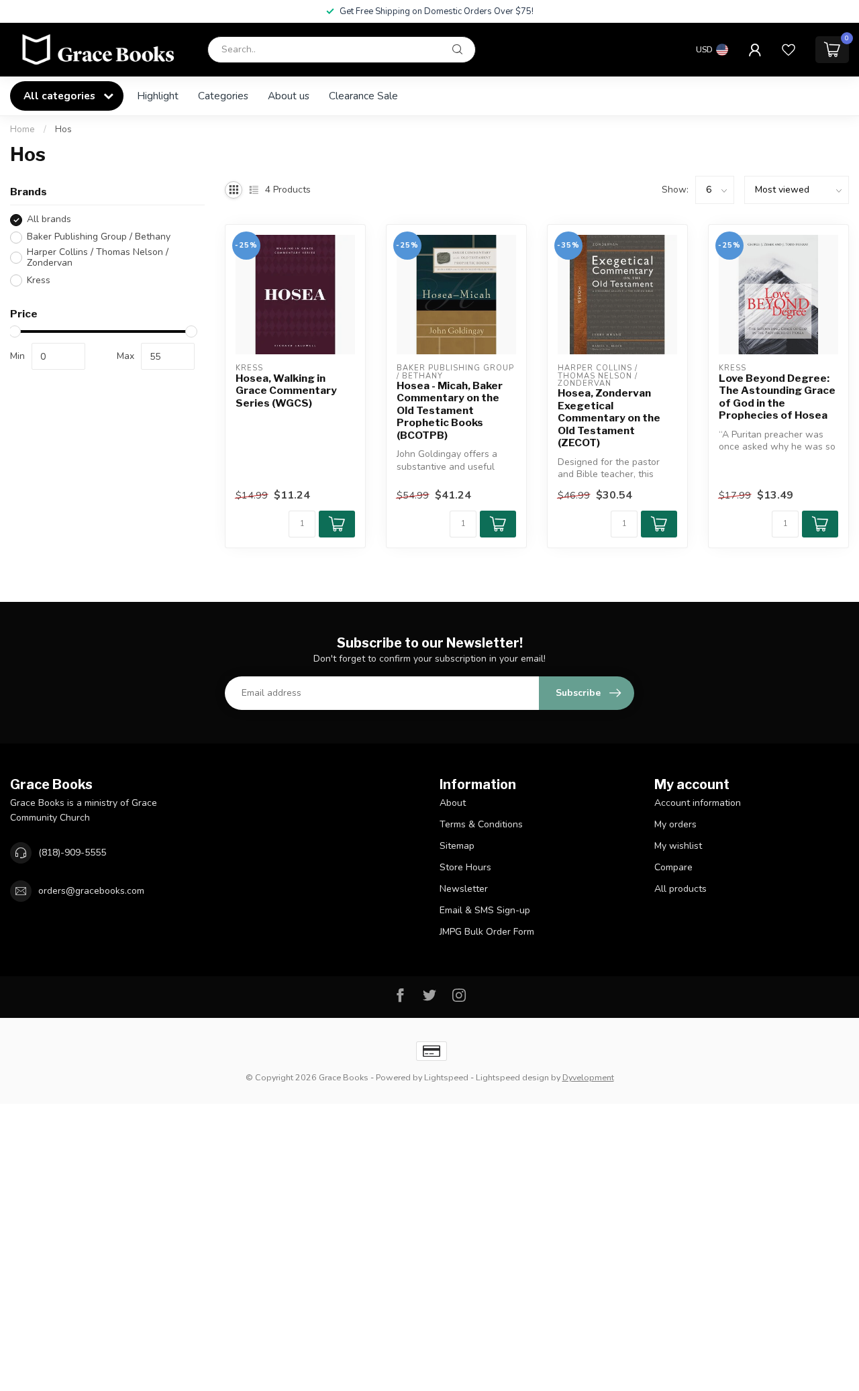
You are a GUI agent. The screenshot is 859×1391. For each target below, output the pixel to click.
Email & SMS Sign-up (485, 910)
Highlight (158, 96)
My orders (675, 824)
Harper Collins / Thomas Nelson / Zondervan (97, 258)
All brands (49, 220)
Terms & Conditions (481, 824)
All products (680, 888)
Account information (697, 802)
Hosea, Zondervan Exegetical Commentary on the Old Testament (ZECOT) (609, 418)
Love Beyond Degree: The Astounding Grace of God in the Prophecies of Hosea (777, 396)
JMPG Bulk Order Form (487, 931)
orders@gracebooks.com (91, 890)
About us (288, 96)
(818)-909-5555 (72, 852)
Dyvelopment (588, 1077)
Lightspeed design (512, 1077)
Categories (223, 96)
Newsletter (464, 888)
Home (22, 129)
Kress (38, 280)
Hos (63, 129)
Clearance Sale (363, 96)
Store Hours (465, 867)
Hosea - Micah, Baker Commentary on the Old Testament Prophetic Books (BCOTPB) (450, 411)
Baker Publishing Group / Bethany (98, 237)
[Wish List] (788, 49)
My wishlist (678, 845)
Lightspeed (446, 1077)
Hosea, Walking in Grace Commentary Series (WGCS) (286, 390)
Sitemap (457, 845)
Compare (673, 867)
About (453, 802)
